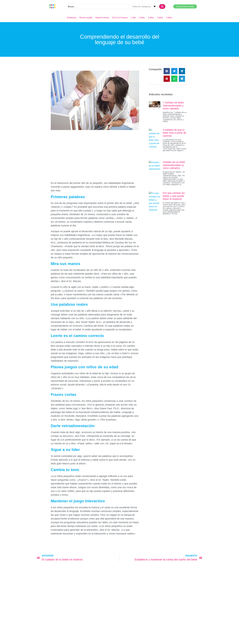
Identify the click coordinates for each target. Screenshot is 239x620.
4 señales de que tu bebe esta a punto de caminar (174, 132)
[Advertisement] (95, 152)
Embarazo (71, 17)
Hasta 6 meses (102, 17)
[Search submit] (162, 6)
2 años (142, 17)
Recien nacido (85, 17)
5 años (169, 17)
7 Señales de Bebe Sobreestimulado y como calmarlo (173, 105)
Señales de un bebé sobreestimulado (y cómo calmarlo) (174, 165)
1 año (133, 17)
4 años (160, 17)
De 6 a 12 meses (120, 17)
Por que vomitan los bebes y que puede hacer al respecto (174, 196)
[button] (167, 71)
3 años (151, 17)
